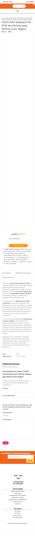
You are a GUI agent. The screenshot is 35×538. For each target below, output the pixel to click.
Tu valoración (7, 419)
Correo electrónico (9, 395)
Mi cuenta (18, 511)
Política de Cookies (18, 497)
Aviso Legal (17, 493)
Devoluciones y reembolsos (17, 495)
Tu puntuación (7, 412)
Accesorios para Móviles (11, 18)
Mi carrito (18, 513)
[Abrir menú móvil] (17, 11)
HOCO (9, 32)
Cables (18, 18)
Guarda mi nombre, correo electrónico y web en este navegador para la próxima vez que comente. (17, 407)
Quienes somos (17, 501)
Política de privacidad (17, 491)
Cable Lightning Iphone (26, 18)
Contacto (18, 504)
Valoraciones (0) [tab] (8, 277)
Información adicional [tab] (23, 273)
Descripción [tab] (6, 273)
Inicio (3, 18)
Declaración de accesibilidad (17, 499)
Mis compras (18, 515)
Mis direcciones (17, 517)
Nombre (5, 388)
